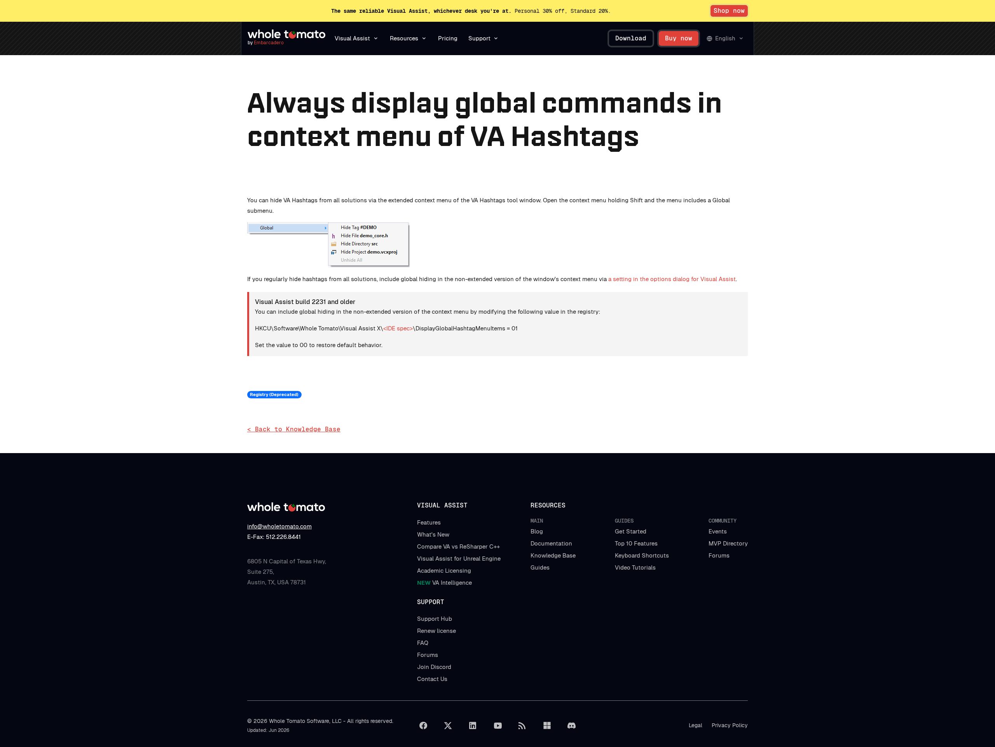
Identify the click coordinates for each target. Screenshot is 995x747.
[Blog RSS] (522, 725)
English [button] (725, 38)
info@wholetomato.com (279, 526)
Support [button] (479, 38)
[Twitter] (448, 725)
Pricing (447, 38)
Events (718, 531)
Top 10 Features (636, 543)
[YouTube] (497, 725)
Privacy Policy (730, 725)
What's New (433, 534)
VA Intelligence (444, 582)
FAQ (422, 642)
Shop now (729, 11)
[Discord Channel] (572, 725)
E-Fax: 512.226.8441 (274, 536)
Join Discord (434, 667)
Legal (695, 725)
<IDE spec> (398, 328)
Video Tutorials (635, 567)
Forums (719, 555)
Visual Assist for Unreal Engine (459, 558)
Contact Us (432, 679)
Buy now (678, 38)
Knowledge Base (553, 555)
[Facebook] (423, 725)
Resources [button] (404, 38)
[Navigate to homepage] (286, 34)
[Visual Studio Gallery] (547, 725)
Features (429, 522)
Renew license (436, 630)
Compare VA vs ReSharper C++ (458, 546)
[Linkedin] (472, 725)
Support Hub (434, 618)
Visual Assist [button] (352, 38)
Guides (540, 567)
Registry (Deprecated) (274, 394)
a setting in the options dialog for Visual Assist (672, 279)
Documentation (551, 543)
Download (630, 38)
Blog (537, 531)
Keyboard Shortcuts (642, 555)
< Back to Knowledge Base (293, 429)
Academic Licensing (444, 570)
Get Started (630, 531)
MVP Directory (728, 543)
